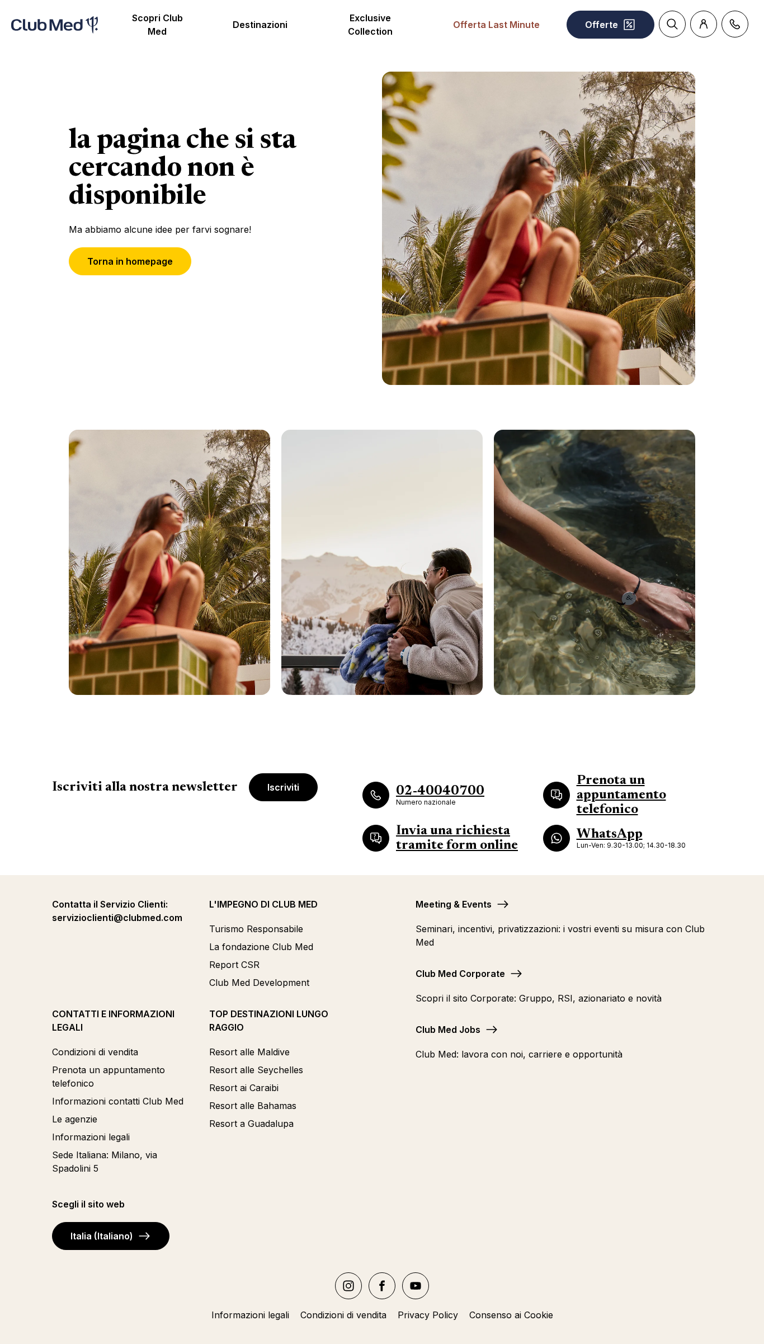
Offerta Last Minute (496, 24)
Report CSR (234, 964)
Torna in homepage (130, 261)
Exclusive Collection (370, 24)
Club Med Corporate (460, 973)
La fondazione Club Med (261, 946)
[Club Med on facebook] (382, 1285)
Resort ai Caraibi (244, 1087)
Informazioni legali (91, 1137)
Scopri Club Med (157, 24)
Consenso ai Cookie (511, 1314)
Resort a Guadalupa (251, 1123)
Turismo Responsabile (256, 928)
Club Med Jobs (448, 1029)
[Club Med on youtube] (415, 1285)
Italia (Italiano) (101, 1236)
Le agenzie (74, 1119)
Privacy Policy (428, 1314)
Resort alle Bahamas (252, 1105)
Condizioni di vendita (95, 1052)
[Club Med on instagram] (348, 1285)
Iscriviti (283, 787)
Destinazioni (260, 24)
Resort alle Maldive (249, 1052)
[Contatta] (734, 24)
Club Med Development (259, 982)
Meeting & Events (454, 904)
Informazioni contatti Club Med (117, 1101)
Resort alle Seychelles (256, 1069)
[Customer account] (703, 24)
